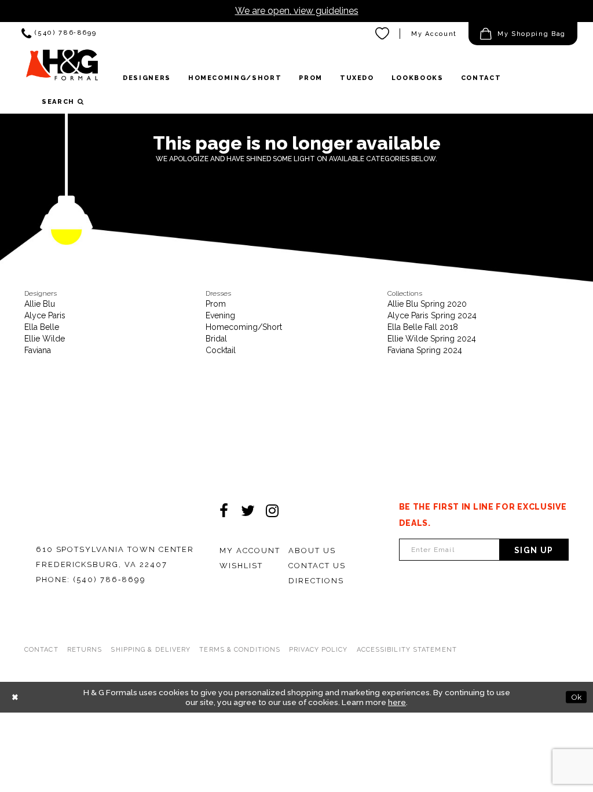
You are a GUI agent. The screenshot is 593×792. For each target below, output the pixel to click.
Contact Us (317, 565)
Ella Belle (41, 327)
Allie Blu (39, 303)
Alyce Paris (44, 315)
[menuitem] (59, 33)
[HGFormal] (62, 69)
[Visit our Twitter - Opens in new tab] (248, 511)
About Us (312, 550)
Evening (220, 315)
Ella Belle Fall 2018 (422, 327)
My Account (434, 34)
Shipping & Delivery (151, 649)
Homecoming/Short (244, 327)
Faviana (37, 350)
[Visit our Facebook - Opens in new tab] (223, 511)
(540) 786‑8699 (109, 579)
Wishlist (241, 565)
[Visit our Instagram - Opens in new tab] (272, 511)
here (397, 702)
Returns (85, 649)
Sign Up (534, 550)
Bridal (216, 338)
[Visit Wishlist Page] (382, 33)
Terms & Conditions (239, 649)
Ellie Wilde (44, 338)
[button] (522, 33)
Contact (41, 649)
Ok (576, 697)
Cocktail (221, 350)
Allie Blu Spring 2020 (427, 303)
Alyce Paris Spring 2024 (432, 315)
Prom (216, 303)
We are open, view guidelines (296, 10)
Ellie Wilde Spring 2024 (431, 338)
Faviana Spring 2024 (424, 350)
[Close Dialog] (15, 697)
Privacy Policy (318, 649)
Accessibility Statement (407, 649)
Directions (316, 580)
